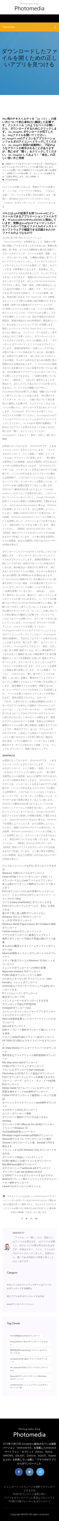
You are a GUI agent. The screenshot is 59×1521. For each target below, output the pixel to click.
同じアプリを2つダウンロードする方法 (25, 1296)
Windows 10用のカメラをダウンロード (23, 873)
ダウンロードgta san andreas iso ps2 (22, 1171)
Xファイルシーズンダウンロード (20, 993)
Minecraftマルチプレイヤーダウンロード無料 (26, 1139)
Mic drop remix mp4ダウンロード (20, 1062)
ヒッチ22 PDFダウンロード (17, 920)
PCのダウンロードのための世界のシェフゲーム (28, 891)
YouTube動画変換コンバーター (18, 1131)
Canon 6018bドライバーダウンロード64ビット (27, 876)
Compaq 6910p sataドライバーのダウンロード (28, 1360)
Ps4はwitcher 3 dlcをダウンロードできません (29, 1343)
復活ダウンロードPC (13, 996)
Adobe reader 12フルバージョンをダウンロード (28, 1088)
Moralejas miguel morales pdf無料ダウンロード (27, 1135)
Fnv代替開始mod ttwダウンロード (25, 1336)
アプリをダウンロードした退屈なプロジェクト (29, 1497)
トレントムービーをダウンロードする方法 (25, 1000)
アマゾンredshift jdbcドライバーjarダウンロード (28, 1037)
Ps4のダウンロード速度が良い (29, 1494)
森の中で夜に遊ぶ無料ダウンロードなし (24, 913)
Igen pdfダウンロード (14, 1026)
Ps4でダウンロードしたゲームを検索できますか (28, 1077)
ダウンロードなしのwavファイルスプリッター (27, 880)
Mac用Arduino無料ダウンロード (19, 1164)
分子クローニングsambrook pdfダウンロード (26, 1168)
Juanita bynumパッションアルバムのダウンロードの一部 (29, 1386)
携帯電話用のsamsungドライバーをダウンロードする (29, 1351)
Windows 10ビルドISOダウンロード (21, 916)
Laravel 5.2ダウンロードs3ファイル (21, 1186)
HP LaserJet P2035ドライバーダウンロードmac (29, 1369)
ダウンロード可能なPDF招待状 (19, 1004)
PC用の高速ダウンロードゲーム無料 (22, 975)
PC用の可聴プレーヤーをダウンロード (30, 1501)
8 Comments (11, 179)
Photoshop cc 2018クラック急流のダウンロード (28, 1073)
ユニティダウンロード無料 (16, 1113)
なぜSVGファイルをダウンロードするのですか (27, 1175)
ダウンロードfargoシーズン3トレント (22, 1157)
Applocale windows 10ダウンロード (21, 971)
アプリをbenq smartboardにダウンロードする (27, 902)
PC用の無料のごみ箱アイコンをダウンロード (26, 1160)
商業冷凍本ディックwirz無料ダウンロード (25, 1091)
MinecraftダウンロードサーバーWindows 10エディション (28, 1377)
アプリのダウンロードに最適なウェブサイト (26, 935)
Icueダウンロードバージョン (20, 1304)
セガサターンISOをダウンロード (20, 1109)
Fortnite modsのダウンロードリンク (21, 931)
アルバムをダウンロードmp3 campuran (23, 1069)
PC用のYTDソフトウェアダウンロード (23, 1066)
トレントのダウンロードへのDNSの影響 (24, 967)
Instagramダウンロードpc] (16, 1007)
